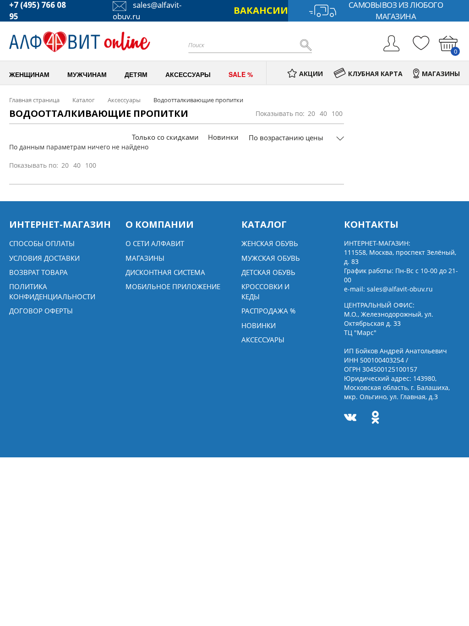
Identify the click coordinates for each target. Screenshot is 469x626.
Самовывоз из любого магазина (396, 11)
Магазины (144, 258)
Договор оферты (41, 310)
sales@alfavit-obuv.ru (400, 289)
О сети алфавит (154, 243)
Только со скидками (165, 137)
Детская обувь (268, 272)
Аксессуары (262, 339)
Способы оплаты (42, 243)
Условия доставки (44, 258)
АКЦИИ (311, 73)
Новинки (223, 137)
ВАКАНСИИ (261, 10)
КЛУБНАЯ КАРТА (375, 73)
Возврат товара (38, 272)
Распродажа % (268, 310)
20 (311, 113)
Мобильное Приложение (172, 286)
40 (323, 113)
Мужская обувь (270, 258)
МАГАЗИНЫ (441, 73)
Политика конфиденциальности (52, 291)
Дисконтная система (165, 272)
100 (337, 113)
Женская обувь (269, 243)
